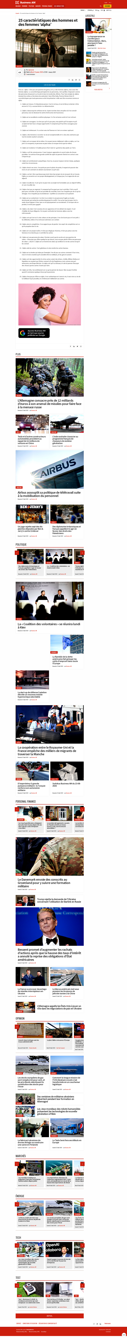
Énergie (83, 10)
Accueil (17, 13)
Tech (97, 10)
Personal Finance (47, 6)
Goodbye (43, 1331)
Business (19, 522)
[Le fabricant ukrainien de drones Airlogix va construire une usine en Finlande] (32, 1119)
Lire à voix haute (49, 85)
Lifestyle (19, 66)
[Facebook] (94, 1323)
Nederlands (108, 1323)
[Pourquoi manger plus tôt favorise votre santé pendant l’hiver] (88, 82)
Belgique (18, 6)
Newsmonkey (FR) (34, 1331)
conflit (53, 522)
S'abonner (107, 6)
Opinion (91, 10)
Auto (18, 432)
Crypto (108, 10)
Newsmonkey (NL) (21, 1331)
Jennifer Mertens (33, 1307)
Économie (24, 6)
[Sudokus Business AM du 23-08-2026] (67, 762)
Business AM (34, 410)
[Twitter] (97, 1323)
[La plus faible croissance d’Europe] (59, 1024)
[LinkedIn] (100, 1323)
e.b (20, 72)
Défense (19, 395)
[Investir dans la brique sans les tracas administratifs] (30, 1024)
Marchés (38, 6)
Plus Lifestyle (102, 89)
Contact (18, 1323)
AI (47, 1256)
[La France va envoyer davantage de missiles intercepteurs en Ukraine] (32, 968)
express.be (31, 70)
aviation (53, 432)
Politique (31, 6)
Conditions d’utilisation (30, 1323)
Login (105, 2)
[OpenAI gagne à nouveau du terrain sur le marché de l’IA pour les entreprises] (59, 1243)
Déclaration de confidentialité (48, 1323)
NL (110, 2)
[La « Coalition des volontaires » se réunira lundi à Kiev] (50, 583)
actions (20, 1174)
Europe (19, 742)
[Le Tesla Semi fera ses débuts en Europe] (67, 1119)
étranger (19, 1012)
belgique (49, 1037)
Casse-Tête (54, 779)
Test (103, 10)
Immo (48, 820)
